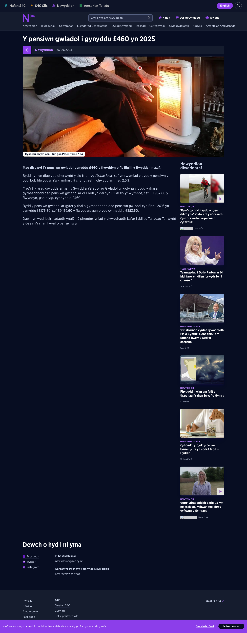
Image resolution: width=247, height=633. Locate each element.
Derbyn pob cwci (231, 626)
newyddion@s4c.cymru (69, 561)
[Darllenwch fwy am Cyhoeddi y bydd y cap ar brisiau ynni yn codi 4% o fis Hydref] (202, 423)
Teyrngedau (48, 26)
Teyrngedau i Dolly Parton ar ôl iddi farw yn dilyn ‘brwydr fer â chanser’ (201, 276)
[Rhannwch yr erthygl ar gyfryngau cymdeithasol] (27, 50)
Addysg (197, 26)
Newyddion (30, 26)
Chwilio (27, 606)
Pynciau (27, 600)
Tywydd (214, 17)
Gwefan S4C (62, 605)
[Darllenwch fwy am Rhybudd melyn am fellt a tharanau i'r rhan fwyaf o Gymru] (202, 369)
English (225, 5)
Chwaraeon (66, 26)
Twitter (31, 561)
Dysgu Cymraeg (190, 17)
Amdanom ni (30, 611)
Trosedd (140, 26)
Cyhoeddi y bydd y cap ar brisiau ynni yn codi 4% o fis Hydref (199, 449)
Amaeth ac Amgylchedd (221, 26)
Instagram (33, 567)
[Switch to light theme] (238, 5)
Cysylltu (60, 610)
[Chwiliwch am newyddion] (149, 18)
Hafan (166, 17)
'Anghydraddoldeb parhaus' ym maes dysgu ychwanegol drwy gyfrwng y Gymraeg (201, 506)
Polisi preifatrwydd (66, 616)
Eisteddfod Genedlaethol (92, 26)
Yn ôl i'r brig (213, 601)
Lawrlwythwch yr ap (67, 573)
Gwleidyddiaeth (179, 26)
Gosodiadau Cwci (205, 626)
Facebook (33, 556)
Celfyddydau (157, 26)
